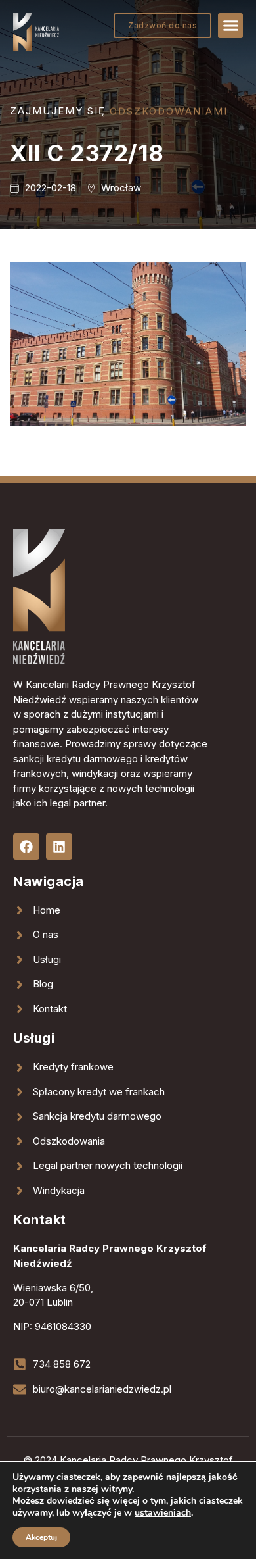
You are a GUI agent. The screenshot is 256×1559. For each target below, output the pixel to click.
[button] (230, 25)
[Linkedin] (59, 846)
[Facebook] (26, 846)
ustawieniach (163, 1513)
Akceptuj (41, 1537)
